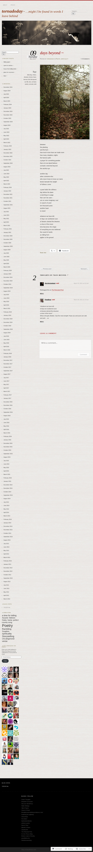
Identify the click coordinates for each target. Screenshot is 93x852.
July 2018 (6, 336)
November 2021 (8, 198)
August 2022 (7, 166)
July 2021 (6, 211)
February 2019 (8, 312)
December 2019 (8, 277)
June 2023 (6, 132)
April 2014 (6, 512)
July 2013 (6, 543)
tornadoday (12, 11)
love (30, 82)
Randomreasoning (26, 840)
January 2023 (7, 149)
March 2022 (7, 184)
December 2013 (8, 526)
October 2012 (7, 574)
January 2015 (7, 481)
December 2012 (8, 567)
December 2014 (8, 484)
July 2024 (6, 94)
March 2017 (7, 391)
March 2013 (7, 557)
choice (34, 74)
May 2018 (6, 343)
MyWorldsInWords (26, 821)
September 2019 (8, 287)
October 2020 (7, 242)
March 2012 (7, 599)
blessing (29, 74)
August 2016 (7, 415)
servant (31, 84)
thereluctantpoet (50, 283)
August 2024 (7, 90)
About (5, 5)
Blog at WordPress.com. (29, 849)
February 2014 (8, 519)
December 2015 (8, 443)
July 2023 (6, 128)
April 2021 (6, 222)
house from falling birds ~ (10, 69)
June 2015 (6, 464)
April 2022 (6, 180)
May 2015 (6, 467)
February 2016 (8, 436)
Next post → (84, 269)
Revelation (24, 818)
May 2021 (6, 218)
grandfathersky (25, 838)
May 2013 (6, 550)
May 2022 (6, 177)
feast (34, 77)
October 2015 (7, 450)
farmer (31, 77)
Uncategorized (8, 639)
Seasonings (24, 816)
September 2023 (8, 121)
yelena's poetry (25, 823)
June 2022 (6, 173)
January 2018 (7, 357)
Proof (13, 5)
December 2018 (8, 318)
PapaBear (48, 299)
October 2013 (7, 533)
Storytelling (8, 636)
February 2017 (8, 395)
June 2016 (6, 422)
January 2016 (7, 439)
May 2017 (6, 384)
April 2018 (6, 346)
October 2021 (7, 201)
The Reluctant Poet (58, 290)
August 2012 (7, 581)
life (29, 79)
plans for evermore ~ (9, 72)
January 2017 (7, 398)
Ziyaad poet (24, 829)
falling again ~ (7, 62)
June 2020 (6, 256)
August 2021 (7, 208)
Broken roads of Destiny (28, 836)
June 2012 (6, 588)
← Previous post (46, 269)
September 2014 (8, 495)
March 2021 (7, 225)
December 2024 (8, 87)
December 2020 (8, 235)
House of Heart (25, 810)
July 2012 (6, 585)
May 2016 (6, 426)
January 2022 (7, 191)
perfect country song (10, 621)
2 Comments (85, 59)
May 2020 (6, 260)
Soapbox (5, 631)
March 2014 (7, 516)
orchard (34, 82)
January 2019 (7, 315)
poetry (26, 84)
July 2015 (6, 460)
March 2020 (7, 267)
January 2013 (7, 564)
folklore (12, 618)
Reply (42, 293)
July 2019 (6, 294)
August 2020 (7, 249)
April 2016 (6, 429)
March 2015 (7, 474)
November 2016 (8, 405)
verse (4, 641)
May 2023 (6, 135)
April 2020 (6, 263)
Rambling (6, 629)
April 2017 (6, 388)
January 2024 (7, 108)
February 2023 (8, 146)
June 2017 (6, 381)
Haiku (4, 620)
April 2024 (6, 97)
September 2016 (8, 412)
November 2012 (8, 571)
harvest (25, 79)
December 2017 (8, 360)
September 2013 (8, 536)
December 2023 (8, 111)
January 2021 (7, 232)
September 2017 (8, 370)
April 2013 (6, 554)
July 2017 (6, 377)
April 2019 (6, 305)
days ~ (5, 75)
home (10, 620)
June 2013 (6, 547)
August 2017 (7, 374)
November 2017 (8, 363)
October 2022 (7, 159)
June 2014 (6, 505)
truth (35, 84)
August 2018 (7, 332)
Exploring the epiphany (27, 814)
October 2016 (7, 408)
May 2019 (6, 301)
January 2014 (7, 522)
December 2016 (8, 402)
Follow (5, 661)
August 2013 (7, 540)
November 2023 (8, 115)
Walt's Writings (25, 806)
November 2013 (8, 529)
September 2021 (8, 204)
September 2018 (8, 329)
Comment (83, 354)
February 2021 (8, 229)
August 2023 (7, 125)
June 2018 (6, 339)
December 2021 (8, 194)
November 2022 (8, 156)
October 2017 (7, 367)
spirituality (64, 59)
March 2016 (7, 433)
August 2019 (7, 291)
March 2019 (7, 308)
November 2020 (8, 239)
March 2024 (7, 101)
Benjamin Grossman (27, 801)
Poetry (58, 59)
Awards (5, 618)
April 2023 (6, 139)
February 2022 (8, 187)
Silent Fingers (25, 808)
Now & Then (24, 825)
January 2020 (7, 274)
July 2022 (6, 170)
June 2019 (6, 298)
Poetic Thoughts (25, 799)
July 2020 (6, 253)
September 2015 (8, 453)
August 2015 (7, 457)
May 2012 (6, 592)
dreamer (26, 77)
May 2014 (6, 509)
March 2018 (7, 350)
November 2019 (8, 280)
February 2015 (8, 478)
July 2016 (6, 419)
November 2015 (8, 446)
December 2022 (8, 153)
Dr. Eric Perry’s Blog (27, 834)
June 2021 (6, 215)
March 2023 (7, 142)
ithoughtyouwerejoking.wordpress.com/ (32, 812)
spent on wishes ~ (8, 65)
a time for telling (9, 615)
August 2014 (7, 498)
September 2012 (8, 578)
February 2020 (8, 270)
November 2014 (8, 488)
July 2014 (6, 502)
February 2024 (8, 104)
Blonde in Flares (25, 827)
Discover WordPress (27, 803)
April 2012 (6, 595)
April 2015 (6, 471)
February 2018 (8, 353)
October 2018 (7, 325)
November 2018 (8, 322)
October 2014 (7, 491)
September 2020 (8, 246)
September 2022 (8, 163)
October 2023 (7, 118)
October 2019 (7, 284)
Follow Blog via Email (9, 646)
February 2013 (8, 561)
